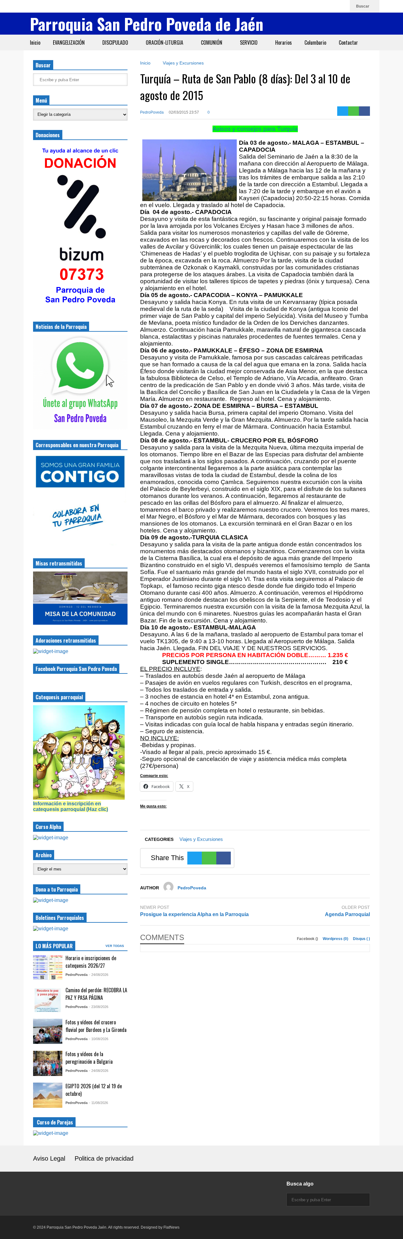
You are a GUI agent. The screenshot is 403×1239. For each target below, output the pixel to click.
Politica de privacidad (104, 1158)
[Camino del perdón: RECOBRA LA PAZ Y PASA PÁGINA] (47, 999)
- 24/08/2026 (98, 975)
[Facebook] (322, 6)
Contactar (348, 42)
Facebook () (308, 939)
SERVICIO (249, 42)
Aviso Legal (49, 1158)
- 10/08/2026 (98, 1039)
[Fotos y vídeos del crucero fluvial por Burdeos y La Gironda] (47, 1031)
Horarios (283, 42)
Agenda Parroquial (347, 914)
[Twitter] (342, 111)
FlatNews (171, 1227)
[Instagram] (311, 6)
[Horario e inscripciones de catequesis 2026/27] (47, 967)
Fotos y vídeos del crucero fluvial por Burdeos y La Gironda (96, 1025)
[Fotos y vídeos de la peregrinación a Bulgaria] (47, 1063)
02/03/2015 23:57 (184, 112)
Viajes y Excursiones (201, 839)
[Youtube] (332, 6)
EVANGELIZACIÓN (69, 42)
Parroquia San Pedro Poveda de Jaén (146, 23)
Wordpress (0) (336, 939)
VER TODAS (115, 946)
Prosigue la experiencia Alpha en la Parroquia (194, 914)
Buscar (363, 6)
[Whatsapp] (342, 6)
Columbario (315, 42)
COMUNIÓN (212, 42)
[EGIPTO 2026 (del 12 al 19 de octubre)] (47, 1095)
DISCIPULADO (115, 42)
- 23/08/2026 (98, 1007)
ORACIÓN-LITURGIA (165, 42)
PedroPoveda (152, 112)
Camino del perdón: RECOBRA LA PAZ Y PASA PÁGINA (96, 993)
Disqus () (361, 939)
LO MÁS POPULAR (54, 946)
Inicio (35, 42)
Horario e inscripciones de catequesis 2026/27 (90, 961)
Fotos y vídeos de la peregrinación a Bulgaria (89, 1057)
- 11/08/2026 (98, 1103)
